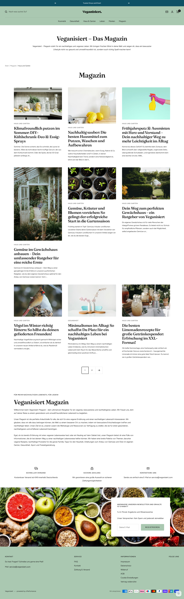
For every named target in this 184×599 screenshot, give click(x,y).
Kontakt (77, 566)
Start (7, 66)
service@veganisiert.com (19, 567)
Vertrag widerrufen (128, 582)
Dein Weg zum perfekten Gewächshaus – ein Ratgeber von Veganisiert (143, 212)
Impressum (125, 562)
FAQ (76, 562)
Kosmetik (62, 21)
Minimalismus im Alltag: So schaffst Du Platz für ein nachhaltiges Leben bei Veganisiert (91, 332)
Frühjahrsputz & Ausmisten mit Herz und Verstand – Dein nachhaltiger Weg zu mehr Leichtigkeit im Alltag (146, 134)
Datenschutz (126, 566)
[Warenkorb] (177, 12)
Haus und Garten (22, 123)
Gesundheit (74, 21)
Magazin (122, 21)
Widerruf (124, 570)
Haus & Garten (89, 21)
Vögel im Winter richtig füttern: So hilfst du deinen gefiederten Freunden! (36, 329)
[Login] (172, 12)
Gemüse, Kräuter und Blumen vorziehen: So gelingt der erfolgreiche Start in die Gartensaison (89, 214)
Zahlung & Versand (82, 570)
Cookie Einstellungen (129, 578)
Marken (112, 21)
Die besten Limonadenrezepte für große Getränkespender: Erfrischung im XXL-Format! (143, 334)
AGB (122, 574)
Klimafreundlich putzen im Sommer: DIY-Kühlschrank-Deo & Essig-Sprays (37, 134)
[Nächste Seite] (99, 370)
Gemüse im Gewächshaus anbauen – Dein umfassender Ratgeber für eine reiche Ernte (36, 256)
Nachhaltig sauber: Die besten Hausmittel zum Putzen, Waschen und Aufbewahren (87, 138)
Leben (102, 21)
